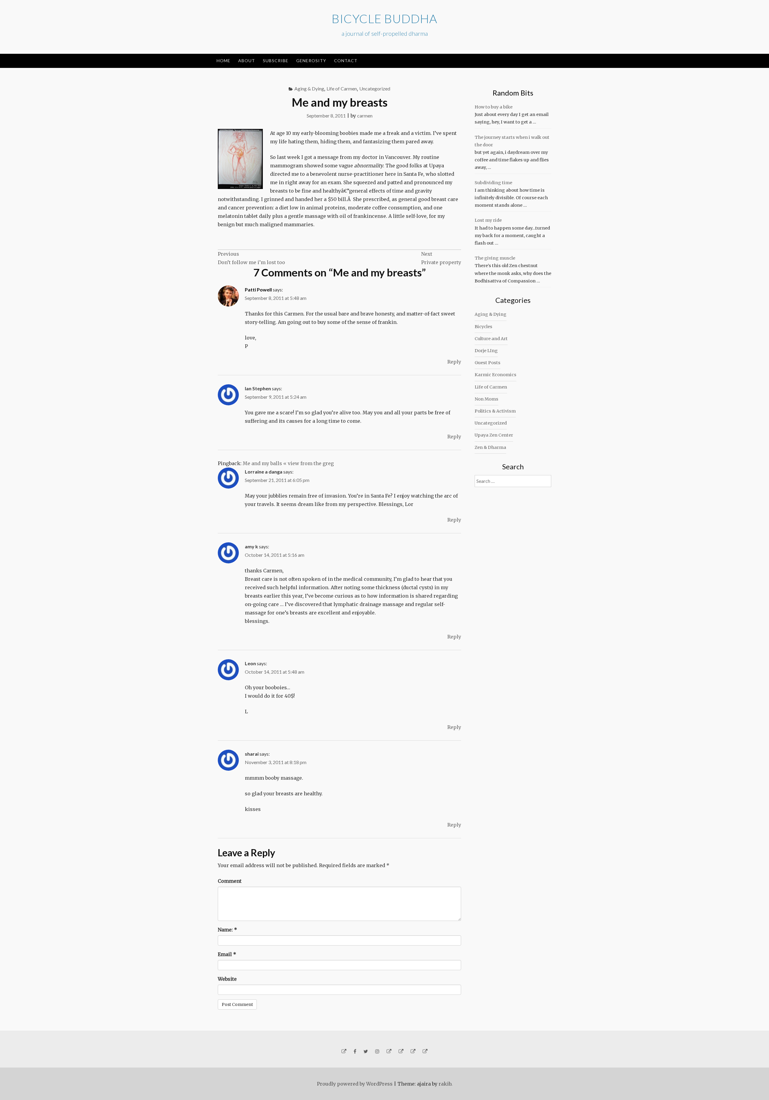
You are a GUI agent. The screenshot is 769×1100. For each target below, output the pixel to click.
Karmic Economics (495, 374)
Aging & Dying (309, 88)
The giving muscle (495, 258)
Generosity (311, 60)
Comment (230, 881)
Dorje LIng (486, 350)
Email (227, 954)
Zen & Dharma (490, 447)
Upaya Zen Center (494, 435)
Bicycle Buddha (384, 18)
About (246, 60)
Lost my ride (488, 220)
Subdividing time (493, 182)
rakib (445, 1084)
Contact (345, 60)
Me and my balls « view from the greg (288, 463)
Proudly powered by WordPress (355, 1084)
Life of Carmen (342, 88)
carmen (364, 115)
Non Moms (486, 399)
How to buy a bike (493, 107)
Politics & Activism (495, 411)
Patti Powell (258, 289)
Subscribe (275, 60)
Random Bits (513, 92)
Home (223, 60)
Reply (454, 362)
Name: (227, 930)
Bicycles (483, 326)
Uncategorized (374, 88)
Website (227, 979)
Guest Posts (487, 362)
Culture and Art (491, 338)
